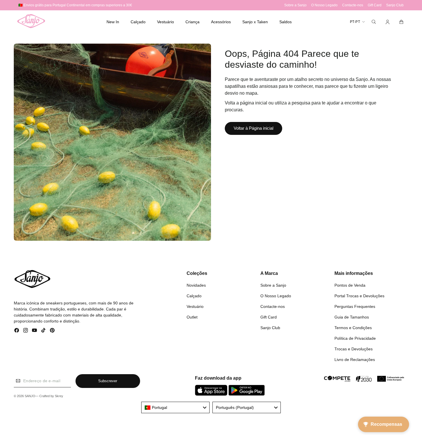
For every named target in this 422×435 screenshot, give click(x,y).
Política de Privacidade (355, 338)
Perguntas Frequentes (354, 306)
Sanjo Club (270, 327)
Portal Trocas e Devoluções (359, 296)
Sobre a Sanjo (273, 285)
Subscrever (107, 381)
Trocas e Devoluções (353, 349)
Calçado (194, 296)
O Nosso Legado (275, 296)
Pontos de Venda (349, 285)
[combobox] (175, 407)
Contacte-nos (272, 306)
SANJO (30, 396)
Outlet (192, 317)
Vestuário (195, 306)
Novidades (196, 285)
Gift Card (268, 317)
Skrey (59, 396)
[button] (138, 22)
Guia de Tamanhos (351, 317)
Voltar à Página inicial (253, 128)
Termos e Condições (353, 327)
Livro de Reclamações (354, 359)
